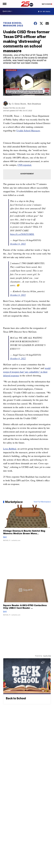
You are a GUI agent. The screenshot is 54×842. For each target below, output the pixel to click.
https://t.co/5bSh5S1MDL (22, 234)
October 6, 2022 (18, 243)
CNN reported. (25, 164)
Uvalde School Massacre (28, 130)
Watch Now (46, 4)
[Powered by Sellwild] (47, 656)
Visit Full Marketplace (42, 502)
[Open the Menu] (4, 4)
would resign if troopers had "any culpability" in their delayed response (26, 372)
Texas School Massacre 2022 (13, 24)
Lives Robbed (9, 448)
